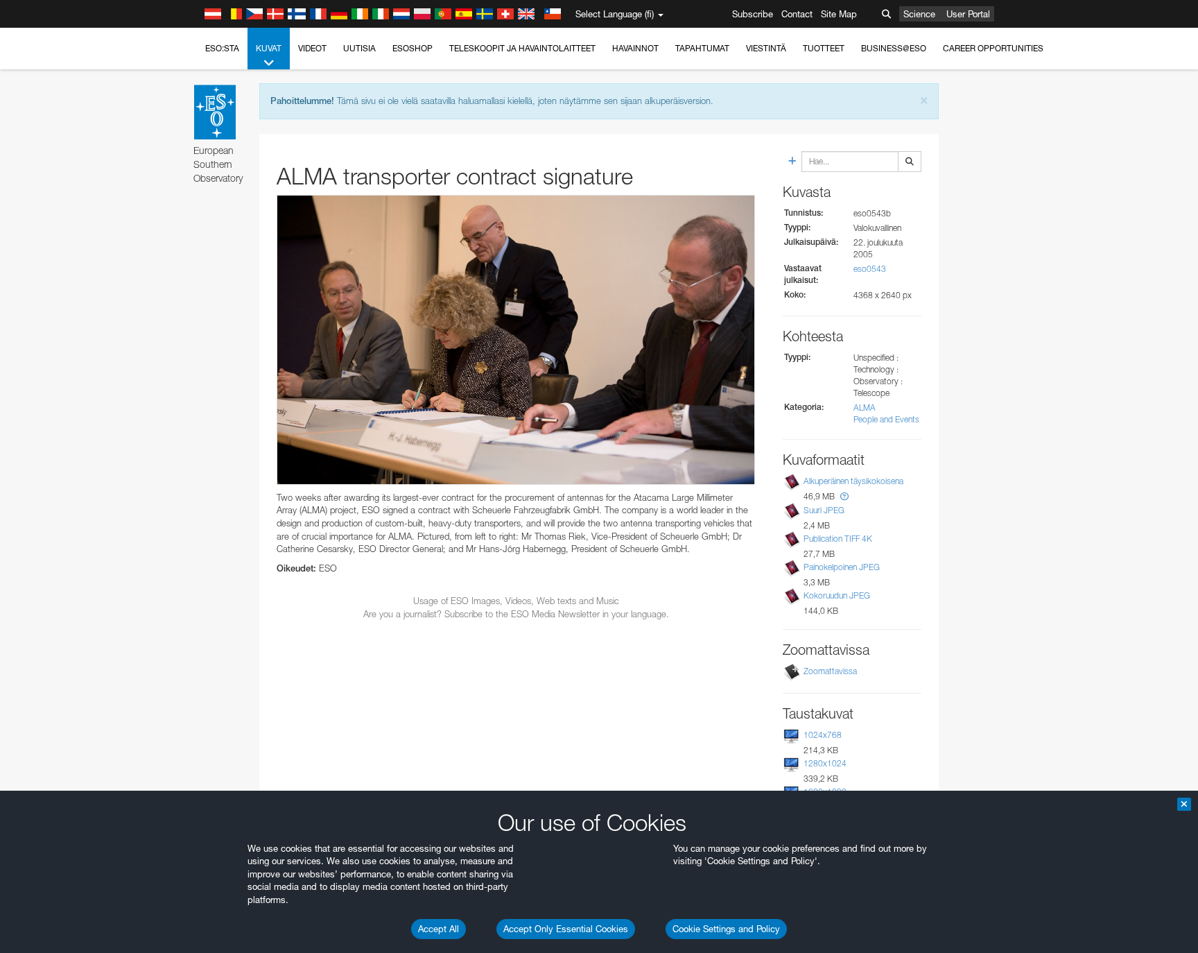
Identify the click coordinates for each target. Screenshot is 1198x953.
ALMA (864, 407)
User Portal (968, 13)
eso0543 (869, 269)
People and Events (886, 419)
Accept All (438, 928)
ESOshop (412, 48)
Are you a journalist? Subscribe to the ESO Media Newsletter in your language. (516, 613)
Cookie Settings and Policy (726, 928)
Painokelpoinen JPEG (842, 567)
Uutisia (359, 48)
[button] (844, 496)
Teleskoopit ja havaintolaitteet (522, 48)
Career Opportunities (993, 48)
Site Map (839, 13)
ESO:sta (222, 48)
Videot (312, 48)
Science (919, 13)
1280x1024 (825, 763)
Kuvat (268, 48)
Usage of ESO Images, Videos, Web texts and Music (516, 600)
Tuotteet (823, 48)
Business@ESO (893, 48)
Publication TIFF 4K (838, 538)
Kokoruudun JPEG (837, 595)
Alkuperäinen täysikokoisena (853, 481)
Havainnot (635, 48)
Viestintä (766, 48)
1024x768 (823, 735)
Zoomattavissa (830, 671)
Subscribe (752, 13)
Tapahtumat (702, 48)
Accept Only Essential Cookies (565, 928)
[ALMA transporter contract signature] (515, 340)
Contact (797, 13)
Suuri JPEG (824, 510)
